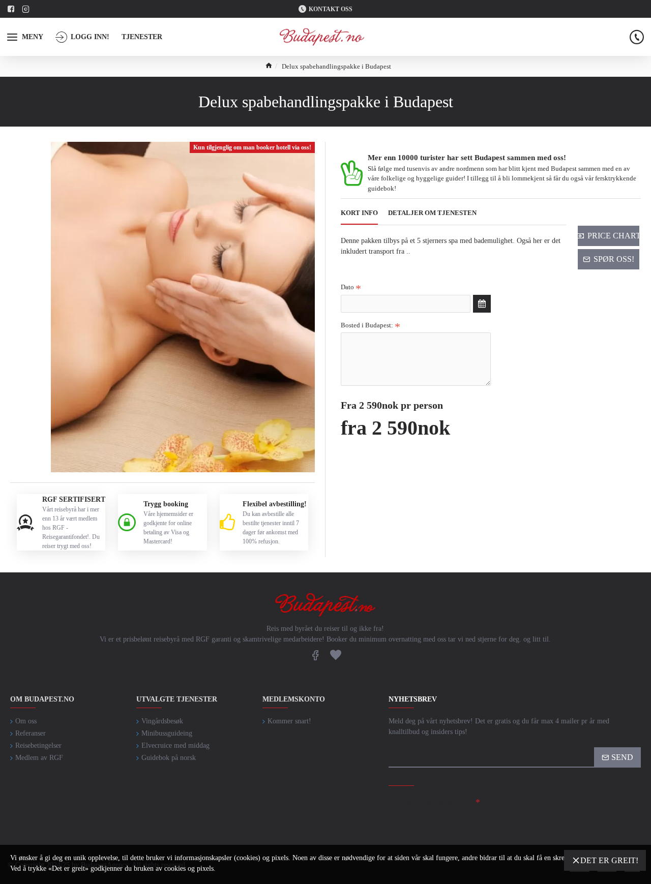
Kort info (359, 213)
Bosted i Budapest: (367, 325)
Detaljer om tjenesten (432, 213)
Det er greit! (609, 860)
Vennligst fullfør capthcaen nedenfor (426, 807)
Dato (347, 287)
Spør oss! (614, 259)
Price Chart (613, 235)
